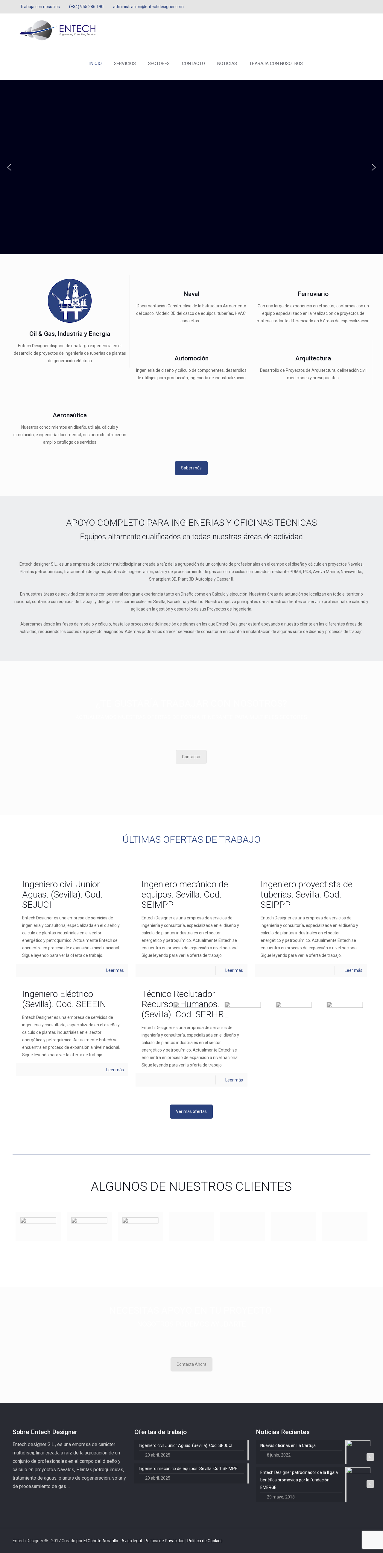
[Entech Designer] (57, 30)
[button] (9, 167)
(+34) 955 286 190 (86, 6)
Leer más (115, 970)
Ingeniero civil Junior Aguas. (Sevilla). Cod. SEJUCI (62, 894)
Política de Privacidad (165, 1540)
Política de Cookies (205, 1540)
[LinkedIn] (367, 6)
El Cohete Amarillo (101, 1540)
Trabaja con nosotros (40, 6)
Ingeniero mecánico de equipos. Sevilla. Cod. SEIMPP (185, 894)
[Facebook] (351, 6)
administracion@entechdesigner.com (148, 6)
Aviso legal (132, 1540)
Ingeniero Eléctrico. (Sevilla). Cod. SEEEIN (64, 999)
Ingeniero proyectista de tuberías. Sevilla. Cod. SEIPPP (306, 894)
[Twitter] (359, 6)
